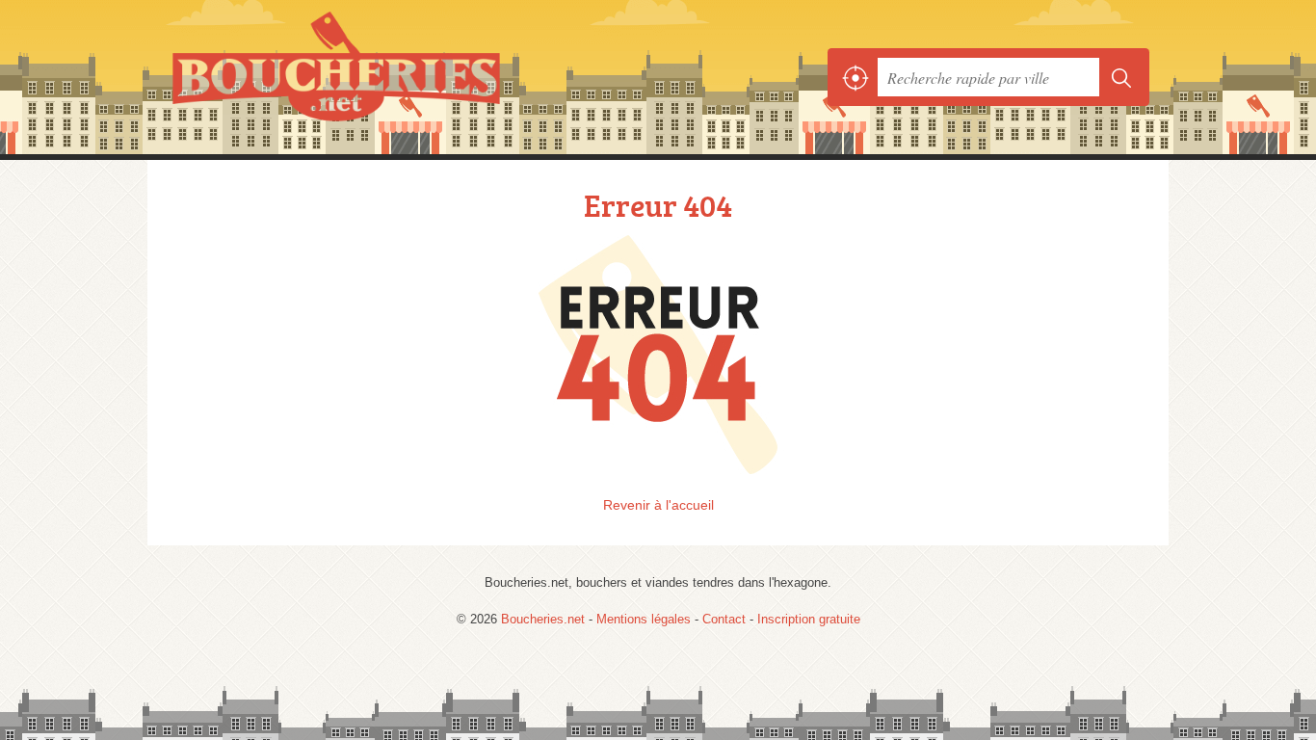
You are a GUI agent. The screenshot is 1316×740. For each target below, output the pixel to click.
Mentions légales (643, 619)
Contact (724, 619)
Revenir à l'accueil (658, 505)
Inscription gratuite (808, 619)
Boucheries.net (379, 77)
